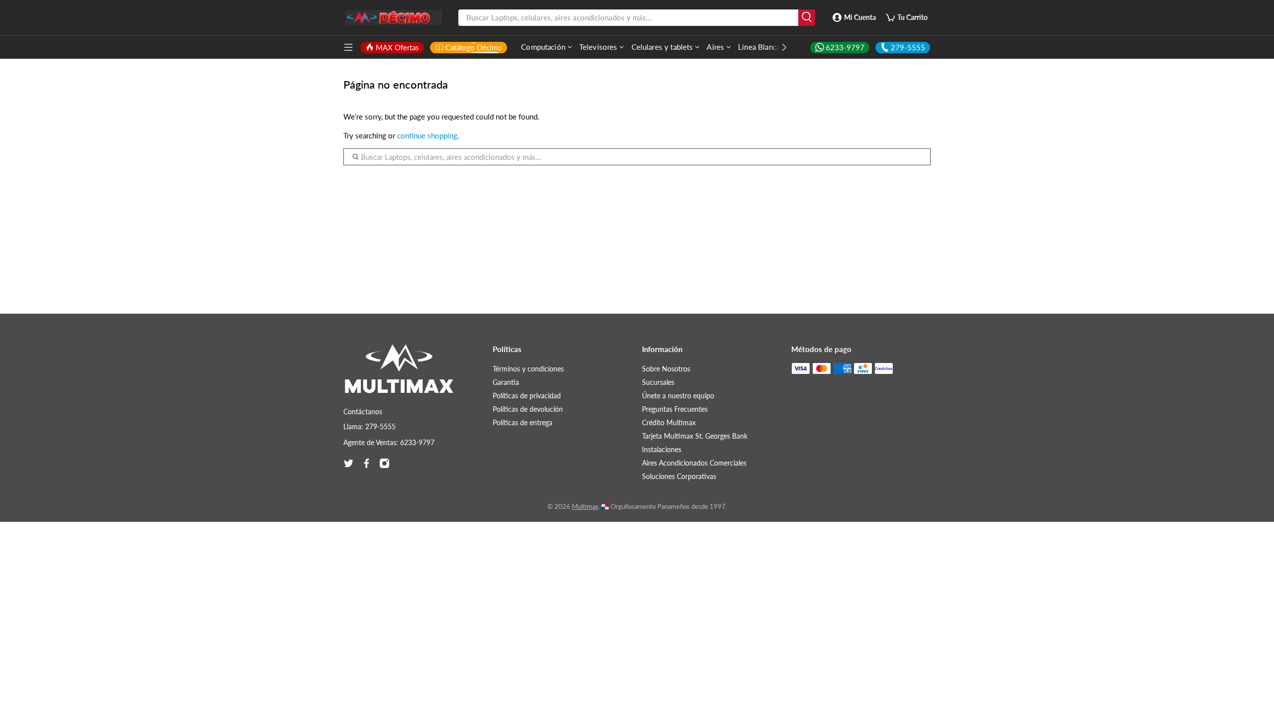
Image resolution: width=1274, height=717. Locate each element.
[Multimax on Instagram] (384, 463)
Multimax (585, 506)
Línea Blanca (759, 46)
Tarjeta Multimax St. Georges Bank (694, 436)
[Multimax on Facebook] (366, 463)
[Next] (779, 47)
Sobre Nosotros (666, 368)
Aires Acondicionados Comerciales (694, 463)
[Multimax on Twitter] (348, 463)
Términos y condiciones (528, 368)
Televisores (598, 46)
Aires (715, 46)
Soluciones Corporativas (679, 476)
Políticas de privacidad (527, 395)
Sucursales (658, 382)
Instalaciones (661, 449)
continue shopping (427, 135)
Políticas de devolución (528, 409)
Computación (543, 46)
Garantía (506, 382)
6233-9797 (845, 47)
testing (393, 17)
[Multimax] (399, 373)
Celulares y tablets (662, 46)
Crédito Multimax (669, 422)
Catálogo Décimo (473, 47)
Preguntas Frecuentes (675, 409)
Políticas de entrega (522, 422)
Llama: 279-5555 (369, 426)
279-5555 (908, 47)
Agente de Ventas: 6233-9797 (388, 442)
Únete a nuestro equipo (678, 395)
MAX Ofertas (397, 47)
